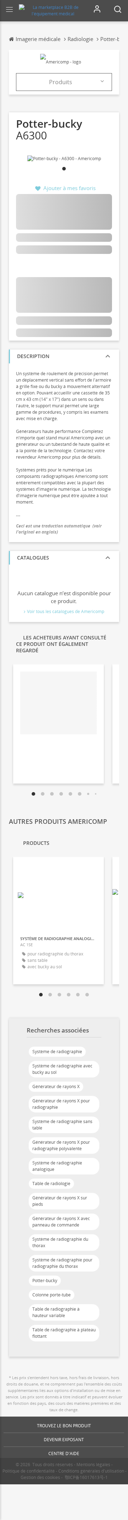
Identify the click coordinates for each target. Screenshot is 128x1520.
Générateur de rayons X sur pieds (59, 1201)
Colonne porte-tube (51, 1295)
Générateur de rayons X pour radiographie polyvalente (61, 1145)
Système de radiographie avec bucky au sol (62, 1069)
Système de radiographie (57, 1052)
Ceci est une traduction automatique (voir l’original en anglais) (59, 529)
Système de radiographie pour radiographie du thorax (62, 1263)
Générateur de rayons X (56, 1086)
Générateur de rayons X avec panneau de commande (61, 1221)
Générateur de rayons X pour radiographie (61, 1104)
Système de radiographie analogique (57, 1166)
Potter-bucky (44, 1280)
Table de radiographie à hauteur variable (56, 1312)
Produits (60, 82)
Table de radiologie (51, 1183)
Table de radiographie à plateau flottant (64, 1333)
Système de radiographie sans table (62, 1124)
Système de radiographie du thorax (60, 1242)
